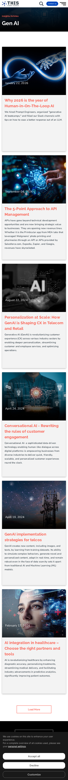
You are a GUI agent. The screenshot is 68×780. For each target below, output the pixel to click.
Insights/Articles (10, 16)
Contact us (52, 4)
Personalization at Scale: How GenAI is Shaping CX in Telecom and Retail (34, 323)
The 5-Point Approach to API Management (31, 212)
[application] (34, 756)
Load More (34, 709)
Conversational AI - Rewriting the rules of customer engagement (32, 431)
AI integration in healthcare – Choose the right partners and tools (32, 648)
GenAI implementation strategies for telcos (25, 537)
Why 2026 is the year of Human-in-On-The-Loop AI (29, 103)
